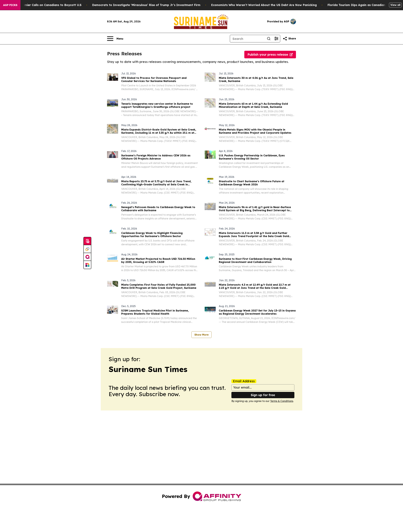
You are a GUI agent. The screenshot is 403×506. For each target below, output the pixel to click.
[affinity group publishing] (87, 257)
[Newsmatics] (87, 265)
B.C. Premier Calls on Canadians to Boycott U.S (47, 5)
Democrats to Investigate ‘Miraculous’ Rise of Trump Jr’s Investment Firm (146, 5)
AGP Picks (10, 5)
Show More (201, 334)
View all (395, 4)
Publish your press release (267, 54)
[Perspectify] (87, 249)
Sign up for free (263, 395)
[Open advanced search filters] (276, 38)
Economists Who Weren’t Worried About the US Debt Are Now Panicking (264, 5)
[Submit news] (87, 241)
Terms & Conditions (281, 401)
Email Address (244, 381)
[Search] (268, 38)
